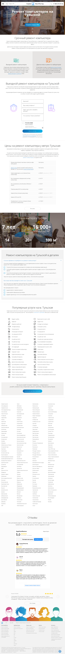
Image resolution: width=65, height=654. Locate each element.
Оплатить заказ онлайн (5, 0)
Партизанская (35, 437)
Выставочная (4, 486)
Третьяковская (51, 437)
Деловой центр (4, 490)
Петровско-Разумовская (37, 443)
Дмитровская (4, 493)
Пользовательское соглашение (29, 135)
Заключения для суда (30, 631)
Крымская (19, 449)
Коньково (19, 429)
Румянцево (34, 486)
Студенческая (51, 417)
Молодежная (19, 495)
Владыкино (3, 472)
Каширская (19, 417)
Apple (15, 631)
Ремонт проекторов (4, 630)
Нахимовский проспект (22, 503)
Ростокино (34, 484)
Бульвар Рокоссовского (6, 460)
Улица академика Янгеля (53, 450)
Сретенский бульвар (52, 411)
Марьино (19, 482)
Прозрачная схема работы (55, 631)
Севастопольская (36, 495)
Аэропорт (3, 423)
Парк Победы (35, 435)
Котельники (19, 433)
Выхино (3, 488)
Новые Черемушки (36, 415)
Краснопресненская (21, 437)
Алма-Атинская (4, 413)
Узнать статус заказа (42, 627)
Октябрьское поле (36, 421)
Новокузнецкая (35, 407)
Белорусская (4, 439)
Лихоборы (19, 466)
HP (14, 636)
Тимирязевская (51, 435)
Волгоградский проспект (6, 478)
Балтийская (3, 429)
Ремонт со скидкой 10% (30, 627)
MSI (14, 634)
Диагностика (14, 167)
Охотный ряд (35, 427)
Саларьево (34, 492)
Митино (18, 493)
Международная (20, 488)
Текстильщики (51, 429)
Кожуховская (19, 423)
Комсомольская (20, 427)
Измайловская (20, 409)
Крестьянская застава (21, 443)
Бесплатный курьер (29, 628)
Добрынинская (4, 495)
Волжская (3, 480)
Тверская (50, 425)
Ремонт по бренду (17, 627)
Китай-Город (19, 421)
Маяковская (19, 484)
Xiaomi (15, 645)
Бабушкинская (4, 425)
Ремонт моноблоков (5, 631)
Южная (49, 499)
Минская (19, 492)
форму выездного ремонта (14, 73)
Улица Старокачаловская (53, 456)
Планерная (34, 449)
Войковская (3, 476)
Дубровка (3, 501)
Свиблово (34, 493)
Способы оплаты (41, 630)
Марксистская (20, 478)
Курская (18, 456)
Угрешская (50, 447)
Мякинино (19, 497)
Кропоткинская (20, 445)
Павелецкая (34, 429)
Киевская (19, 419)
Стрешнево (50, 413)
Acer (14, 630)
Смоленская (35, 503)
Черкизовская (51, 474)
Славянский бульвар (36, 501)
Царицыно (50, 470)
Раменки (34, 476)
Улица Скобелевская (52, 454)
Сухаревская (50, 419)
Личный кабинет (15, 0)
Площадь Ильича (36, 452)
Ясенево (50, 501)
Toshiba (15, 640)
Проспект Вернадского (37, 466)
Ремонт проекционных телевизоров (5, 637)
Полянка (34, 458)
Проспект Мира (35, 468)
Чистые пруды (51, 480)
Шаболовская (51, 484)
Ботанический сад (5, 452)
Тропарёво (50, 439)
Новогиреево (35, 404)
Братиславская (4, 454)
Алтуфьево (3, 415)
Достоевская (4, 499)
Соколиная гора (51, 404)
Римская (34, 482)
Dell (14, 642)
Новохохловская (36, 411)
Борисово (3, 449)
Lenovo (15, 637)
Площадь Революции (36, 454)
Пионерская (35, 447)
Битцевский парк (4, 447)
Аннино (3, 419)
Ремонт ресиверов (4, 633)
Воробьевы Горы (5, 484)
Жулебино (3, 503)
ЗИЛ (2, 505)
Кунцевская (19, 454)
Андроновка (3, 417)
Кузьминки (19, 452)
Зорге (18, 404)
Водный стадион (4, 474)
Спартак (50, 407)
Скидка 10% (11, 3)
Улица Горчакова (51, 452)
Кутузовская (19, 458)
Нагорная (19, 501)
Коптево (19, 431)
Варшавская (4, 466)
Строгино (50, 415)
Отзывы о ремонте (54, 628)
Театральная (50, 427)
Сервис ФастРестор (32, 4)
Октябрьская (35, 419)
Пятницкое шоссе (36, 474)
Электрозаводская (52, 495)
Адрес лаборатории (54, 627)
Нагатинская (19, 499)
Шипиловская (51, 488)
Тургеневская (51, 443)
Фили (49, 462)
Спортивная (50, 409)
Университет (51, 458)
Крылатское (19, 447)
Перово (34, 441)
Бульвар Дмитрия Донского (7, 458)
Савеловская (35, 490)
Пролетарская (35, 464)
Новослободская (36, 409)
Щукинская (50, 493)
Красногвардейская (21, 435)
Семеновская (35, 497)
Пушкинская (34, 472)
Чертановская (51, 476)
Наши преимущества (55, 630)
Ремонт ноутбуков (4, 627)
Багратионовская (5, 427)
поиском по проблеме (39, 312)
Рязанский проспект (36, 488)
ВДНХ (2, 468)
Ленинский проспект (21, 460)
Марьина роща (20, 480)
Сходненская (50, 421)
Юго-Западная (51, 497)
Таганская (50, 423)
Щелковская (50, 492)
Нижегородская (20, 505)
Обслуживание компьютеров (31, 633)
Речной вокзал (35, 478)
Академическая (4, 407)
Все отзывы (32, 603)
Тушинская (50, 445)
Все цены (32, 208)
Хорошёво (50, 468)
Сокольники (50, 406)
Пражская (34, 460)
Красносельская (20, 439)
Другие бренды (23, 650)
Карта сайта (3, 650)
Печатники (34, 445)
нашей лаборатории (28, 169)
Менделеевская (20, 490)
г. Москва (61, 0)
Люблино (19, 476)
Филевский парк (51, 460)
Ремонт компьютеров (5, 628)
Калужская (19, 411)
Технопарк (50, 433)
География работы (54, 633)
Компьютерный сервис (55, 636)
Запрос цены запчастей (30, 630)
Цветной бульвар (51, 472)
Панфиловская (35, 431)
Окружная (34, 417)
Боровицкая (3, 450)
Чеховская (50, 478)
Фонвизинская (51, 464)
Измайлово (19, 407)
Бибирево (3, 443)
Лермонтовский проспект (22, 462)
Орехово (34, 423)
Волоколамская (4, 482)
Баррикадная (4, 431)
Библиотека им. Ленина (6, 445)
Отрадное (34, 425)
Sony (14, 639)
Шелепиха (50, 486)
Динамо (3, 492)
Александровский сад (5, 409)
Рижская (34, 480)
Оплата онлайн (41, 631)
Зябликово (19, 406)
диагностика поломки (56, 67)
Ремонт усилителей (5, 634)
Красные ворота (20, 441)
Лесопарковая (20, 464)
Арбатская (3, 421)
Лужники (18, 474)
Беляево (3, 441)
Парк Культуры (35, 433)
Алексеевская (4, 411)
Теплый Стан (50, 431)
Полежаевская (35, 456)
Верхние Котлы (4, 470)
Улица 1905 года (51, 449)
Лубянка (18, 472)
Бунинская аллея (4, 462)
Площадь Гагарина (36, 450)
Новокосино (35, 406)
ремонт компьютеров (28, 157)
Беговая (3, 435)
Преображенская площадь (38, 462)
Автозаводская (4, 406)
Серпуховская (35, 499)
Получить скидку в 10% (32, 24)
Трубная (49, 441)
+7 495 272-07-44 (58, 4)
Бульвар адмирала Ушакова (7, 456)
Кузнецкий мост (20, 450)
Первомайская (35, 439)
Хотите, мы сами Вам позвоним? (32, 391)
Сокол (33, 505)
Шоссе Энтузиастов (52, 490)
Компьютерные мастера (55, 634)
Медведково (19, 486)
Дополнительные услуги (18, 628)
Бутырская (3, 464)
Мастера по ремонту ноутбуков (56, 637)
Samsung (15, 643)
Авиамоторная (4, 404)
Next (58, 596)
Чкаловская (50, 482)
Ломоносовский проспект (22, 470)
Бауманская (3, 433)
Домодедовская (4, 497)
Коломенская (19, 425)
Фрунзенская (50, 466)
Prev (7, 596)
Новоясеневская (35, 413)
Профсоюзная (35, 470)
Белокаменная (4, 437)
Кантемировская (20, 413)
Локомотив (19, 468)
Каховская (19, 415)
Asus (14, 633)
